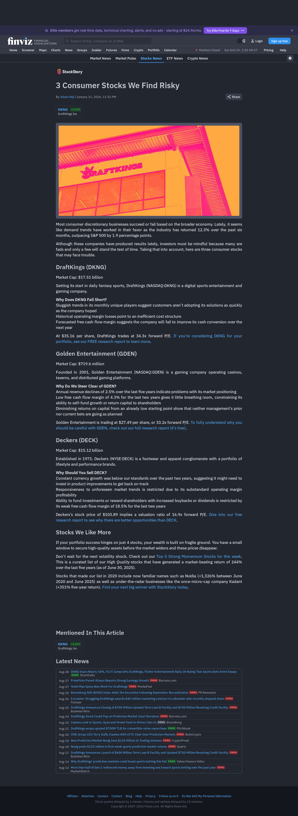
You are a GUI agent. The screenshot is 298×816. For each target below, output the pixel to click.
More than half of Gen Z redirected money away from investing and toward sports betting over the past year (143, 767)
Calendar (170, 50)
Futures (111, 50)
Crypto (138, 50)
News (68, 50)
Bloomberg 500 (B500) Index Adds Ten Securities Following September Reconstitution (129, 692)
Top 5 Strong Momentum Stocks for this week (198, 556)
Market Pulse (125, 58)
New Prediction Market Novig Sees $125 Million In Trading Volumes (116, 740)
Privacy (151, 796)
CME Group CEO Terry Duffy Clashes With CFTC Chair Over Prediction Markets (123, 734)
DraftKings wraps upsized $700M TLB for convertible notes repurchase (119, 728)
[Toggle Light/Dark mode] (242, 40)
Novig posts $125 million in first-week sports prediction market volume (119, 746)
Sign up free (279, 41)
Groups (82, 50)
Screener (28, 50)
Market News (100, 58)
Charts (55, 50)
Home (13, 50)
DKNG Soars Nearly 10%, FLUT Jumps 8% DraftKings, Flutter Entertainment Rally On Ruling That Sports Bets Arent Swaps (154, 671)
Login (259, 41)
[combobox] (107, 41)
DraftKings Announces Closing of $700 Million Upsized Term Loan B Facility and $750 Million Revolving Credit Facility (149, 707)
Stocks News (151, 58)
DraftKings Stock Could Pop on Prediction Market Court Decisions (115, 716)
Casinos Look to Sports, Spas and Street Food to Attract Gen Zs (113, 722)
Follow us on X (168, 796)
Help (283, 50)
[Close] (292, 30)
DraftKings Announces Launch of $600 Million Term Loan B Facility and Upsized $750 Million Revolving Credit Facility (149, 752)
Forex (125, 50)
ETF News (175, 58)
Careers (103, 796)
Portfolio (153, 50)
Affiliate (72, 796)
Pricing (268, 50)
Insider (97, 50)
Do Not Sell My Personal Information (206, 796)
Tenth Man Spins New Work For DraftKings (99, 686)
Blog (129, 796)
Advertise (87, 796)
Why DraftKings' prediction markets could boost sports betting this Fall (119, 761)
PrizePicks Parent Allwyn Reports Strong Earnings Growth (110, 680)
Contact (117, 796)
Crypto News (197, 58)
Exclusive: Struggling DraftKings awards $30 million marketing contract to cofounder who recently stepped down (147, 698)
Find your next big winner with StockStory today (145, 587)
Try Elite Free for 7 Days (223, 30)
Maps (43, 50)
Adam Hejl (67, 97)
